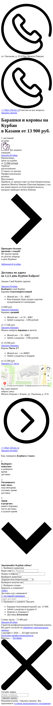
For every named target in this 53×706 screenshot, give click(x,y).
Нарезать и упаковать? (12, 588)
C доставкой (7, 596)
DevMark (17, 638)
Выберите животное (11, 577)
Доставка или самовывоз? (14, 593)
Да (2, 590)
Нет (6, 590)
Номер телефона (9, 574)
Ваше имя (6, 570)
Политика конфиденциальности (17, 635)
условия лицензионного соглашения (32, 703)
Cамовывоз (19, 596)
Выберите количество (12, 582)
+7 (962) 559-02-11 (10, 110)
